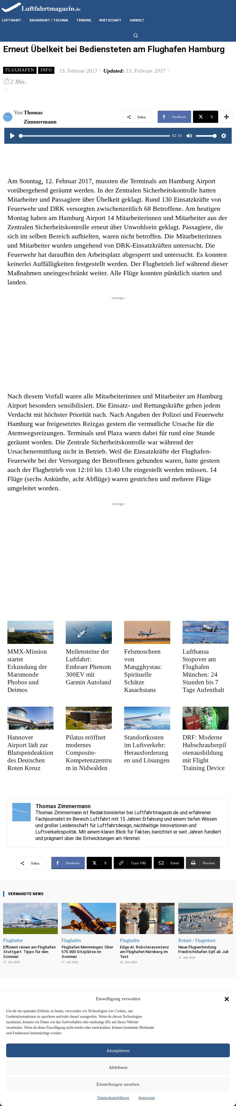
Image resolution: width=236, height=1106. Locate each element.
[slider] (94, 136)
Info (46, 70)
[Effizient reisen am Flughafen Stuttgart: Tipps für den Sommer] (30, 918)
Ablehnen (118, 1067)
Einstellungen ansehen (118, 1084)
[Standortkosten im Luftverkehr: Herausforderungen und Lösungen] (147, 718)
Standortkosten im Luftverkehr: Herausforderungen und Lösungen (147, 749)
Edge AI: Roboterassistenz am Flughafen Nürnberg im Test (144, 952)
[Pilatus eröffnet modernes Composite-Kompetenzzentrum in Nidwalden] (89, 718)
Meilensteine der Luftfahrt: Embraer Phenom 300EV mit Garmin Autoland (88, 667)
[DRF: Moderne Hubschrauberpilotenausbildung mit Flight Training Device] (206, 718)
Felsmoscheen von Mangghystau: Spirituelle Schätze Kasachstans (143, 671)
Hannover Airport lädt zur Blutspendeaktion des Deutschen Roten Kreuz (30, 753)
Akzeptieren (118, 1050)
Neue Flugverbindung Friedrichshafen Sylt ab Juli (203, 949)
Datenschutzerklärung (113, 1098)
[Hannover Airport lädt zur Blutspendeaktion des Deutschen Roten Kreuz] (30, 718)
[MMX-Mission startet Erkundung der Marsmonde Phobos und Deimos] (30, 632)
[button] (227, 999)
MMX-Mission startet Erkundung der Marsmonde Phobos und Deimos (27, 671)
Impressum (147, 1098)
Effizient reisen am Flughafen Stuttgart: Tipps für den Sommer (29, 952)
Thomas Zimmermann (40, 117)
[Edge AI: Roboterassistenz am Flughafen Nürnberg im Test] (147, 918)
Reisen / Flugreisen (196, 940)
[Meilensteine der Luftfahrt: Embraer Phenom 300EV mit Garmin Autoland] (89, 632)
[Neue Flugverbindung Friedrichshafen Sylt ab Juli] (205, 918)
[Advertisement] (118, 344)
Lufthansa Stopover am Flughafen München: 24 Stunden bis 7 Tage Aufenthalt (203, 671)
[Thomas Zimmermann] (8, 117)
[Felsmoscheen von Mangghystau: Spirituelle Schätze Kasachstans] (147, 632)
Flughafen (20, 70)
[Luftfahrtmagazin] (46, 7)
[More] (226, 117)
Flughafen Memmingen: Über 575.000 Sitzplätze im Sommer (87, 952)
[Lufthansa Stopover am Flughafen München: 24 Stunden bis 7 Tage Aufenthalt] (206, 632)
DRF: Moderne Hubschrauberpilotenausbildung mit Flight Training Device (204, 753)
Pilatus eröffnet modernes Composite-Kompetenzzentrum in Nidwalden (89, 753)
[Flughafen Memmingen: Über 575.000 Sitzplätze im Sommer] (88, 918)
